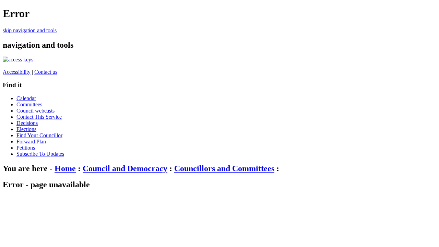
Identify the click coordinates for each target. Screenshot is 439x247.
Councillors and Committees (224, 168)
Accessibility (17, 72)
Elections (26, 129)
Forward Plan (31, 141)
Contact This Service (39, 117)
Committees (29, 104)
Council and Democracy (125, 168)
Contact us (45, 72)
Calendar (26, 98)
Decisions (27, 123)
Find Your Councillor (39, 135)
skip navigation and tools (30, 30)
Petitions (25, 148)
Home (65, 168)
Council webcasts (35, 111)
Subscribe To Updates (40, 154)
